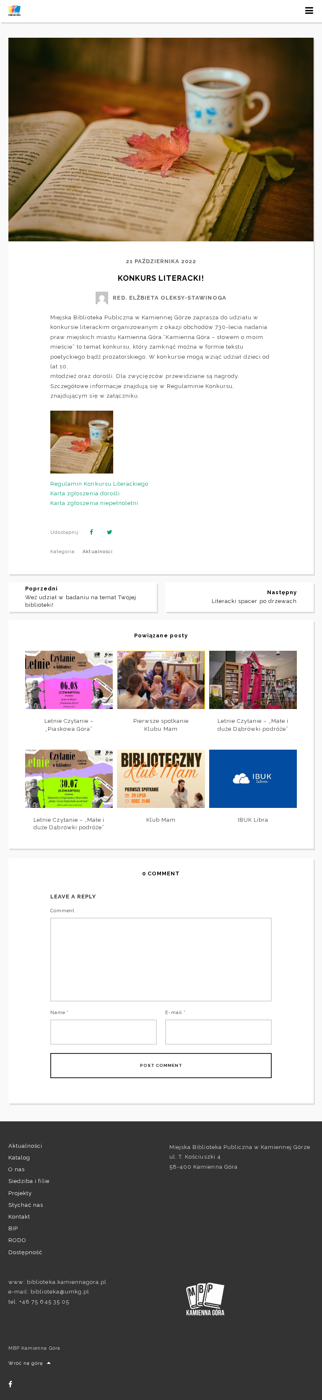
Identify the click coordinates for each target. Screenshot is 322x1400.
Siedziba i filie (28, 1181)
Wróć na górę (25, 1363)
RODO (17, 1240)
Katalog (19, 1157)
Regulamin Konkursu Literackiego (99, 484)
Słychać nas (25, 1205)
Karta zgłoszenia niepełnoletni (94, 503)
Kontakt (19, 1217)
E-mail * (175, 1012)
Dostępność (25, 1252)
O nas (16, 1169)
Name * (59, 1012)
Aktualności (97, 551)
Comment (62, 910)
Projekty (20, 1193)
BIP (13, 1228)
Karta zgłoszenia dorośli (85, 493)
